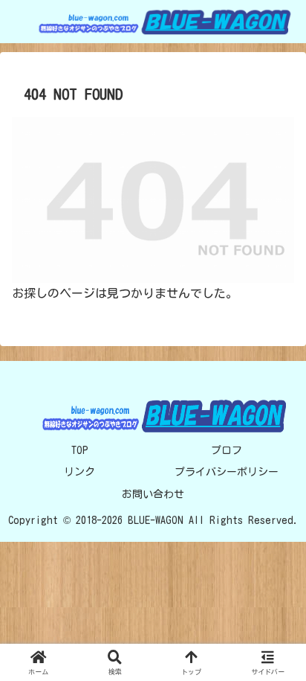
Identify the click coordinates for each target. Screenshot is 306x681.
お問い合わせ (153, 494)
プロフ (226, 450)
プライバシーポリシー (227, 472)
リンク (79, 472)
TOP (79, 450)
